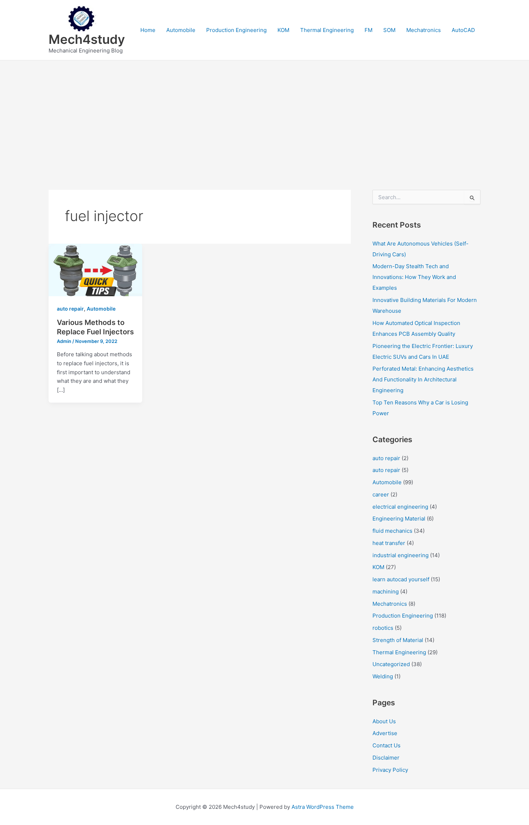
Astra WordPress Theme (322, 806)
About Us (384, 721)
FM (368, 30)
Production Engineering (236, 30)
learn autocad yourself (400, 579)
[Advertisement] (264, 114)
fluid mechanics (392, 530)
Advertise (384, 733)
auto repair (70, 309)
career (380, 494)
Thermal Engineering (327, 30)
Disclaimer (385, 757)
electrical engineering (400, 506)
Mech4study (87, 39)
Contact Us (386, 745)
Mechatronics (423, 30)
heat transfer (388, 543)
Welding (382, 676)
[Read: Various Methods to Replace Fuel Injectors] (95, 269)
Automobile (180, 30)
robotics (382, 627)
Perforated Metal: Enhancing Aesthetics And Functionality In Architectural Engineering (423, 379)
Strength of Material (397, 640)
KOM (283, 30)
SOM (389, 30)
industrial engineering (400, 555)
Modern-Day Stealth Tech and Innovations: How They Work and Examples (414, 277)
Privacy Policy (390, 769)
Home (147, 30)
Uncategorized (391, 664)
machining (385, 591)
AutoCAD (463, 30)
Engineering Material (398, 518)
